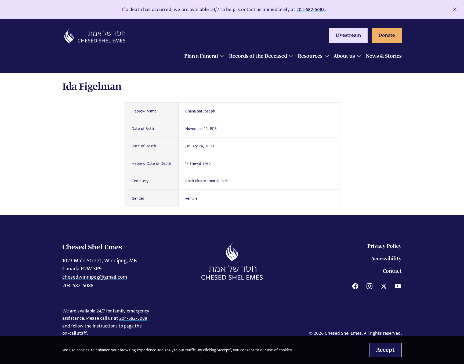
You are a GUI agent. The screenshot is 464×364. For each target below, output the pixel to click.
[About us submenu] (357, 56)
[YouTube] (398, 286)
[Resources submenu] (325, 56)
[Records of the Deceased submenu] (289, 56)
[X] (383, 286)
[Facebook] (355, 286)
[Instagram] (369, 286)
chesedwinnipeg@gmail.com (94, 277)
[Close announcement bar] (455, 9)
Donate (386, 35)
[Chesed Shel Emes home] (232, 261)
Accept (385, 350)
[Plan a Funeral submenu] (220, 56)
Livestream (348, 35)
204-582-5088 (310, 9)
